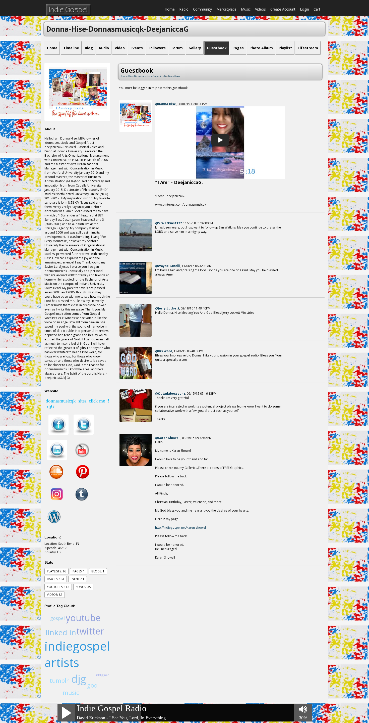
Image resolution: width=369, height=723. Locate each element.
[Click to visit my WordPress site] (54, 516)
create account (282, 9)
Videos (260, 9)
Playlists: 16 (56, 571)
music (71, 692)
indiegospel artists (77, 654)
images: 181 (55, 579)
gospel (57, 618)
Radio (184, 9)
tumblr (59, 680)
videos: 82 (54, 595)
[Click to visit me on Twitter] (83, 424)
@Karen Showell (167, 438)
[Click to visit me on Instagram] (57, 494)
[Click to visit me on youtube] (82, 449)
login (304, 9)
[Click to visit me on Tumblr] (80, 494)
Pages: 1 (79, 571)
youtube (83, 618)
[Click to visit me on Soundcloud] (56, 471)
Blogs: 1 (97, 571)
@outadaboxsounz (170, 393)
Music (246, 9)
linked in (60, 632)
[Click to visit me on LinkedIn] (57, 449)
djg (78, 678)
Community (202, 9)
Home (170, 9)
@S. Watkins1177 (168, 223)
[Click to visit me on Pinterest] (79, 471)
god (92, 685)
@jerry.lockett (167, 308)
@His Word (163, 351)
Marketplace (226, 9)
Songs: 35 (83, 587)
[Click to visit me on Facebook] (58, 424)
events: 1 (77, 579)
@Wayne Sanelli (167, 266)
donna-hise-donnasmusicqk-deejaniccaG (143, 76)
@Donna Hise (165, 104)
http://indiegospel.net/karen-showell (181, 527)
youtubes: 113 (58, 587)
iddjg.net (102, 675)
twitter (90, 631)
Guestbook (174, 76)
